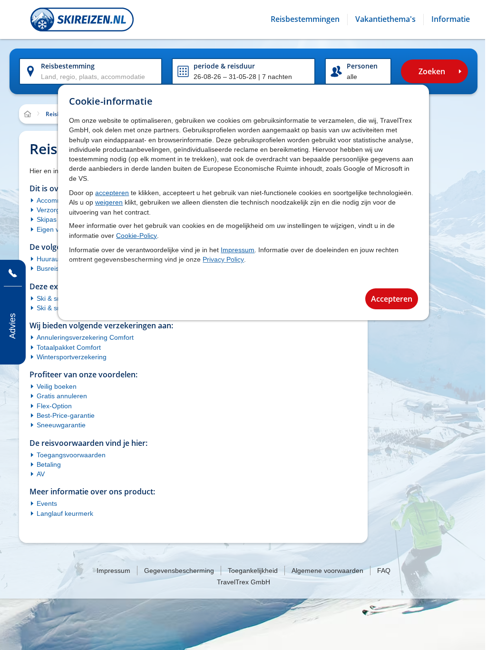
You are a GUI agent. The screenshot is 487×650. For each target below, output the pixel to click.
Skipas (47, 219)
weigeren (109, 202)
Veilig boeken (57, 386)
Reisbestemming (68, 65)
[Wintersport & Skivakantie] (82, 19)
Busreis (48, 268)
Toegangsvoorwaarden (71, 455)
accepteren (112, 193)
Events (47, 503)
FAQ (383, 570)
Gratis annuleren (62, 396)
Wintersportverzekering (72, 357)
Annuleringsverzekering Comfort (85, 337)
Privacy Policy (223, 259)
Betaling (49, 464)
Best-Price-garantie (66, 415)
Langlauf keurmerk (65, 513)
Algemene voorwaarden (327, 570)
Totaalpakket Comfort (69, 347)
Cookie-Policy (136, 235)
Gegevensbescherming (179, 570)
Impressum (237, 250)
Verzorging (53, 210)
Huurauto (51, 259)
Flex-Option (54, 406)
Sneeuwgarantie (61, 425)
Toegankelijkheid (253, 570)
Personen (362, 65)
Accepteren (391, 299)
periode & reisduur (224, 65)
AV (41, 474)
